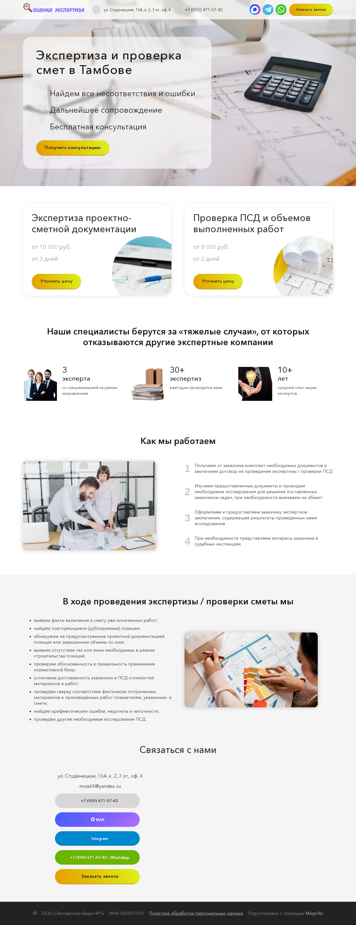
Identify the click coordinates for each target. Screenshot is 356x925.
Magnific (314, 913)
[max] (254, 9)
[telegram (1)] (268, 9)
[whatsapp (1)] (281, 9)
